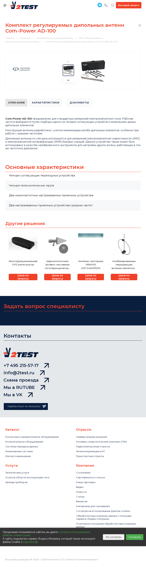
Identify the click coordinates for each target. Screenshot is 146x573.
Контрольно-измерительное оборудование (32, 436)
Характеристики (45, 102)
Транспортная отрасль (90, 456)
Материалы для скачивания (93, 506)
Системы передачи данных (21, 446)
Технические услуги (17, 472)
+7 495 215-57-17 (21, 365)
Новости (81, 491)
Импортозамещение (18, 456)
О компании (83, 472)
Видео (80, 487)
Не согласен (114, 537)
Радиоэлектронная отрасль (93, 446)
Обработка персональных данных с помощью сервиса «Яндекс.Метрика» (104, 517)
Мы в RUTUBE (19, 387)
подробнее (29, 542)
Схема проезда (21, 380)
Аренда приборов (16, 482)
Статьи (80, 496)
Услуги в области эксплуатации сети (27, 477)
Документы (79, 102)
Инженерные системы (19, 451)
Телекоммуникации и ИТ (90, 451)
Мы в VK (13, 394)
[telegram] (100, 5)
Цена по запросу (23, 277)
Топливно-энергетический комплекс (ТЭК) (101, 441)
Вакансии (81, 501)
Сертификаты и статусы (90, 477)
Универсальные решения (91, 436)
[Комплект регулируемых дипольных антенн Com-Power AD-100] (93, 71)
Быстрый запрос (128, 5)
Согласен (135, 537)
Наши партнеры (85, 482)
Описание (16, 102)
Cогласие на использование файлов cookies (103, 511)
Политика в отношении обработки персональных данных (106, 525)
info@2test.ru (19, 372)
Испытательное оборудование (24, 441)
